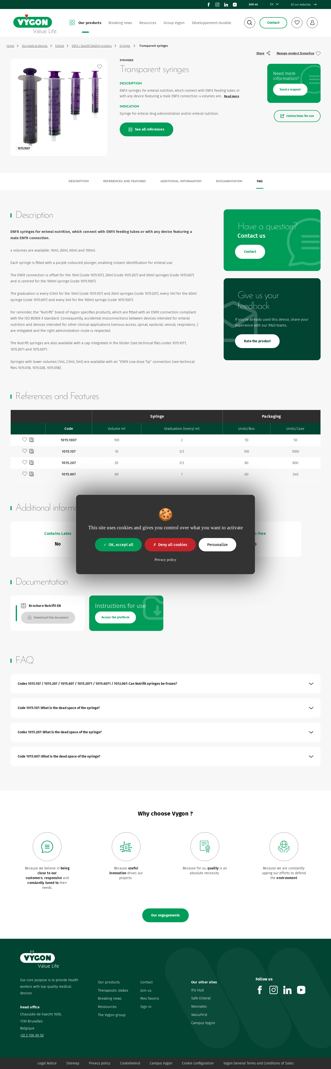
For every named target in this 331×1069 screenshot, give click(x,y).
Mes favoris (149, 998)
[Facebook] (209, 5)
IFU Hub (197, 990)
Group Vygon (174, 23)
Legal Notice (47, 1063)
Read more (231, 96)
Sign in (145, 1006)
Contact (146, 982)
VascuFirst (199, 1014)
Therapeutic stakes (113, 990)
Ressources (107, 1006)
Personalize (217, 544)
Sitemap (72, 1063)
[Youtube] (235, 5)
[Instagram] (217, 5)
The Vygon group (112, 1015)
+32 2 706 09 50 (32, 1035)
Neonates (199, 1006)
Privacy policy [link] (165, 560)
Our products (90, 23)
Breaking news (120, 23)
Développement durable (211, 23)
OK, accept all (121, 544)
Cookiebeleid (130, 1063)
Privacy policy (99, 1063)
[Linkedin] (226, 5)
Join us (253, 4)
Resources (147, 23)
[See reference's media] (31, 440)
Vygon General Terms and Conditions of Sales (258, 1063)
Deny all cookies (172, 544)
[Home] (34, 23)
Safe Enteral (201, 998)
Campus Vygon (203, 1023)
